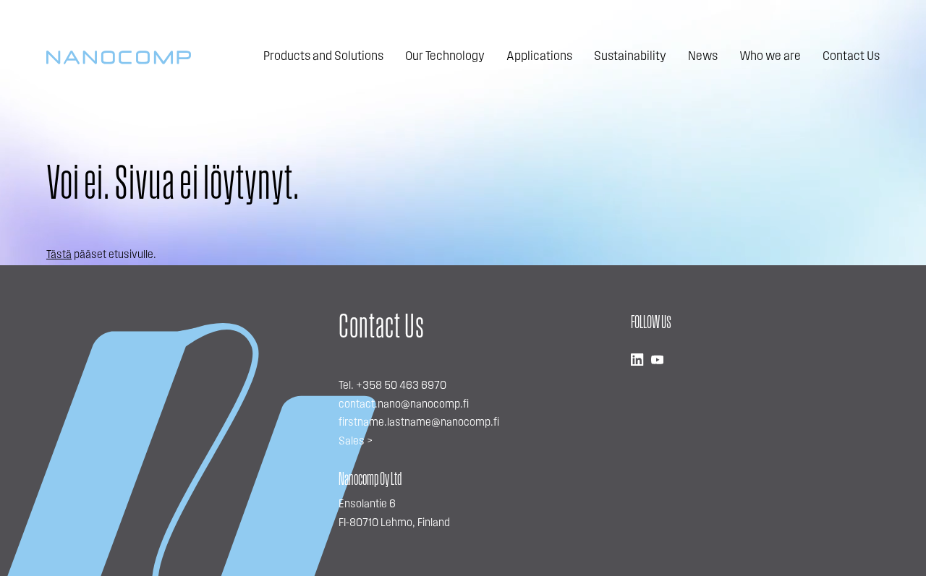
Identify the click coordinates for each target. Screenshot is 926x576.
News (703, 57)
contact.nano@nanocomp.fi (404, 404)
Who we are (770, 57)
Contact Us (851, 57)
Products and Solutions (323, 57)
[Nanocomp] (118, 57)
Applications (539, 57)
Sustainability (630, 57)
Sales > (356, 441)
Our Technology (445, 57)
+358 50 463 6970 (401, 386)
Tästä (59, 255)
